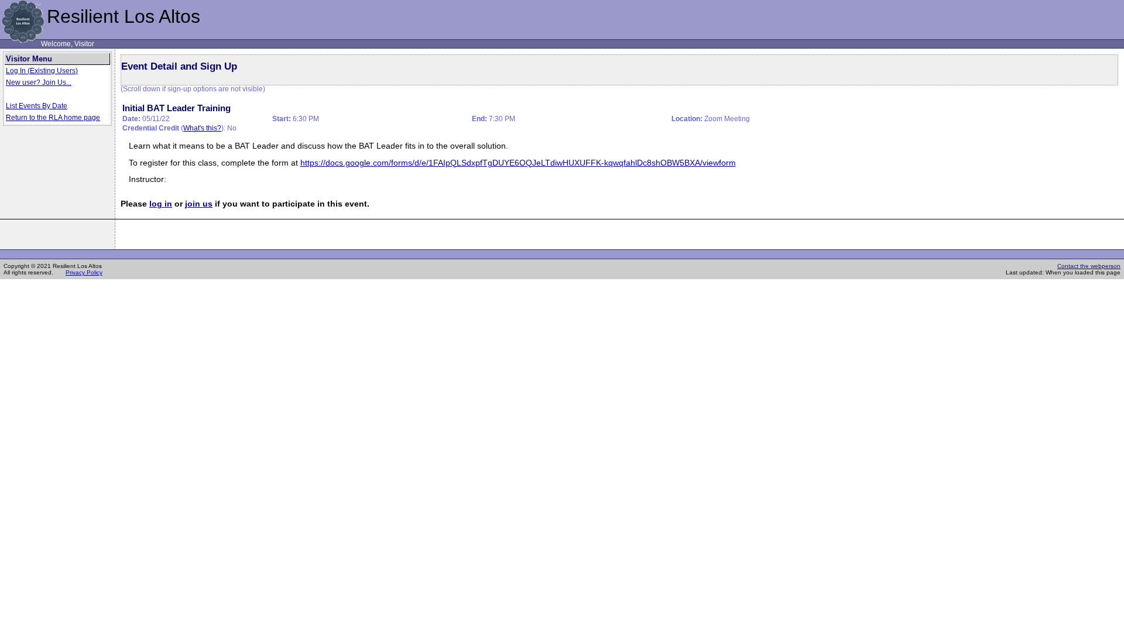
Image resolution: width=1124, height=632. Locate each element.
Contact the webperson (1088, 266)
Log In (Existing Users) (42, 71)
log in (160, 204)
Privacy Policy (84, 272)
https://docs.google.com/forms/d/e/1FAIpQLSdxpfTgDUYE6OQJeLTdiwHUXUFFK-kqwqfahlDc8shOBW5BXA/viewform (518, 163)
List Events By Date (36, 106)
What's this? (202, 128)
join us (199, 204)
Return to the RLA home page (53, 118)
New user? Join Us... (38, 82)
